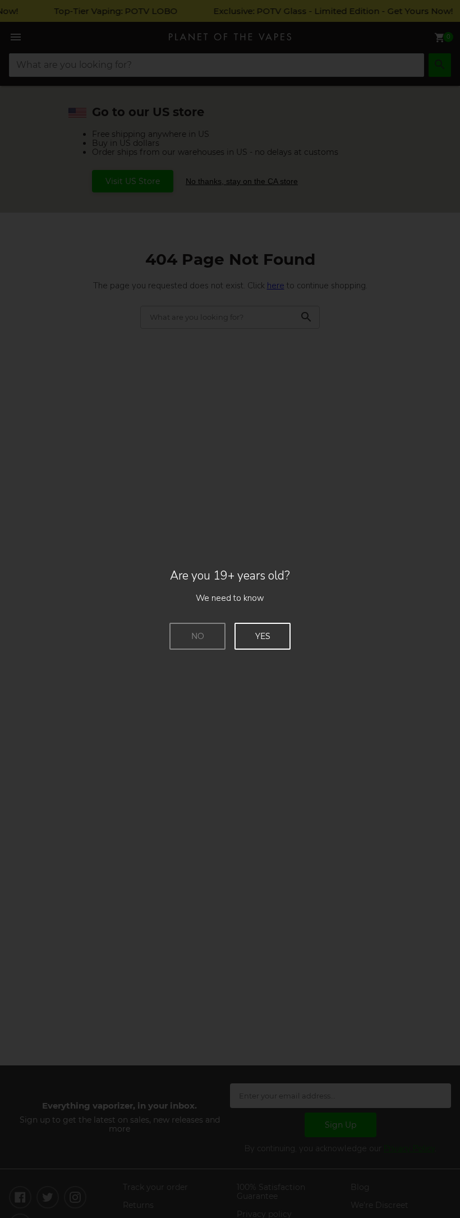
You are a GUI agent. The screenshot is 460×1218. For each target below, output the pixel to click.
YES (262, 636)
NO (197, 636)
